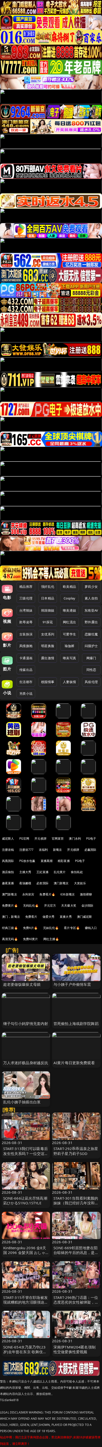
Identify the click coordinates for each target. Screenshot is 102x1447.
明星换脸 (47, 646)
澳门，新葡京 (11, 917)
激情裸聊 (86, 894)
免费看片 (31, 917)
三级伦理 (25, 598)
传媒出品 (25, 669)
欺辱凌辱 (25, 622)
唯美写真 (69, 658)
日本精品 (47, 598)
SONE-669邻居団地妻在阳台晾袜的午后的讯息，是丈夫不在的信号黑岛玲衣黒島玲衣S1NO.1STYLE (76, 1255)
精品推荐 (25, 586)
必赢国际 (90, 850)
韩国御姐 (47, 610)
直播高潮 (47, 861)
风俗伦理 (91, 682)
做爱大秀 (49, 917)
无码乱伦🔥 (31, 905)
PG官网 (24, 838)
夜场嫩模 (25, 883)
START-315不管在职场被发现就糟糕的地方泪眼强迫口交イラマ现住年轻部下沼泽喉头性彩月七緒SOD (25, 1304)
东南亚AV (91, 610)
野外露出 (91, 622)
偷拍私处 (77, 872)
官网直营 (58, 838)
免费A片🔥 (30, 928)
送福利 (43, 850)
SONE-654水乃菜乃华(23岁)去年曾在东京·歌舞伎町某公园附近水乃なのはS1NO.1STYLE (25, 1354)
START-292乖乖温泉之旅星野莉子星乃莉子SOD (75, 1151)
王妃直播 (42, 872)
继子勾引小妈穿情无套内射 (25, 1023)
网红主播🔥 (51, 939)
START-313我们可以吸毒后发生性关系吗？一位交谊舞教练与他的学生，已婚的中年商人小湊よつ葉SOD (25, 1155)
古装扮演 (25, 634)
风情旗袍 (25, 646)
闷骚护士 (91, 646)
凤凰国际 (8, 861)
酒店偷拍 (8, 872)
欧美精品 (69, 586)
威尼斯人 (8, 838)
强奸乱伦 (47, 586)
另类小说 (25, 693)
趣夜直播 (8, 883)
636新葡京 (67, 894)
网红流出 (69, 622)
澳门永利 (75, 838)
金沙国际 (87, 905)
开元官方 (50, 905)
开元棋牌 (40, 838)
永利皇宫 (28, 894)
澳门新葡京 (61, 883)
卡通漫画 (25, 658)
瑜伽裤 (69, 646)
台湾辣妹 (25, 610)
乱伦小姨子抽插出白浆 (22, 1101)
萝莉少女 (91, 586)
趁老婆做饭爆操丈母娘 (22, 984)
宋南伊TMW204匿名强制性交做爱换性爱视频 (74, 1349)
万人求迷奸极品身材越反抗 (25, 1062)
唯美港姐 (69, 610)
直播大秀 (66, 917)
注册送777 (26, 850)
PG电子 (91, 838)
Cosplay (70, 598)
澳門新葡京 (9, 894)
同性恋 (91, 669)
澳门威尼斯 (84, 917)
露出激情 (47, 658)
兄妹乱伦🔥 (51, 928)
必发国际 (42, 883)
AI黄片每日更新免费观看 (74, 1062)
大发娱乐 (80, 883)
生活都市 (25, 682)
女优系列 (47, 634)
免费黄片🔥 (10, 905)
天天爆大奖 (68, 905)
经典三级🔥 (10, 928)
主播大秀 (25, 872)
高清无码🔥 (10, 939)
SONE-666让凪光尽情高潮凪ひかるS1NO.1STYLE (25, 1200)
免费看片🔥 (47, 894)
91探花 (48, 622)
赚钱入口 (91, 928)
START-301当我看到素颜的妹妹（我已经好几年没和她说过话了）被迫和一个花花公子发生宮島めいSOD (76, 1205)
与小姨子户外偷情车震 (72, 984)
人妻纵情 (69, 682)
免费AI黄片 (30, 939)
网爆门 (91, 658)
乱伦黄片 (60, 872)
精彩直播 (64, 861)
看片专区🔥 (72, 928)
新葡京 (57, 850)
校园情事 (47, 682)
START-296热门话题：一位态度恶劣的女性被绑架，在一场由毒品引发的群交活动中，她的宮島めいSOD (76, 1304)
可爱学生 (69, 634)
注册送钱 (8, 850)
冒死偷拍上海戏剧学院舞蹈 (76, 1023)
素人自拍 (91, 598)
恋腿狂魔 (91, 634)
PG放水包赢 (27, 861)
